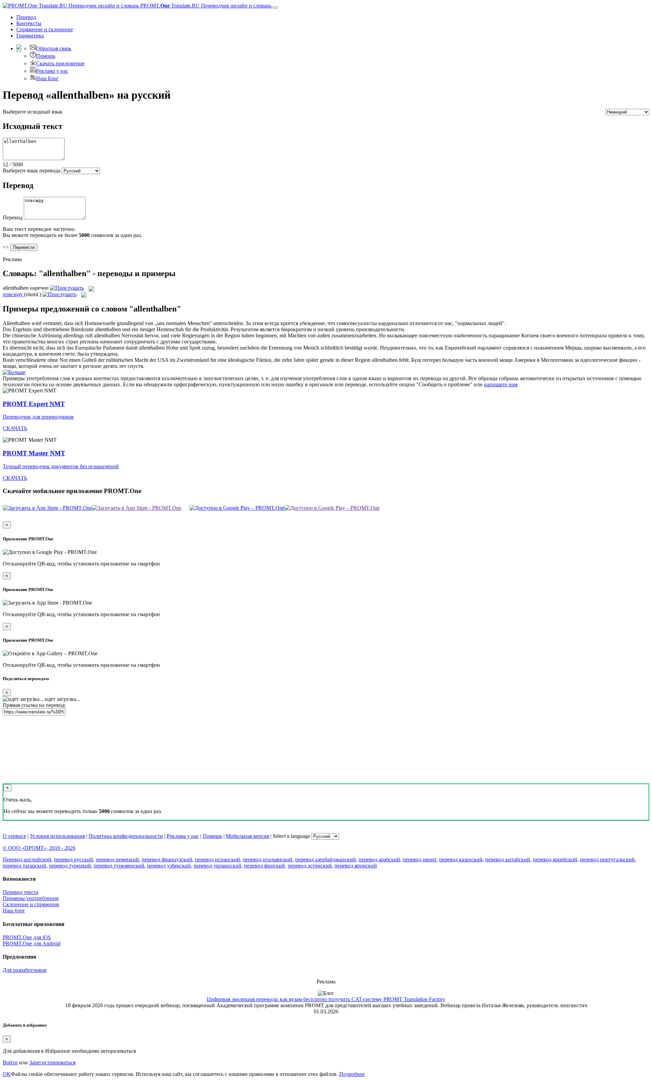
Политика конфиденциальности (126, 836)
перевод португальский (607, 859)
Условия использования (57, 836)
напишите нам (501, 384)
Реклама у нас (52, 71)
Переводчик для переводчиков (38, 417)
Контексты (28, 23)
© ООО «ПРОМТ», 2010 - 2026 (39, 848)
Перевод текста (20, 892)
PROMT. (205, 6)
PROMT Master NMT (34, 453)
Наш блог (14, 910)
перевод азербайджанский (325, 859)
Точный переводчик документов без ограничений (61, 466)
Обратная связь (53, 48)
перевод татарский (24, 865)
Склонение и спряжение (31, 904)
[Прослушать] (67, 288)
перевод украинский (217, 865)
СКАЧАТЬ (15, 428)
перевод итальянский (267, 859)
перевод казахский (461, 859)
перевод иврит (419, 859)
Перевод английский (27, 859)
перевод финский (264, 865)
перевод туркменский (119, 865)
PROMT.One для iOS (27, 937)
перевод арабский (379, 859)
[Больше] (14, 372)
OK (7, 1074)
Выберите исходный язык (32, 112)
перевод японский (355, 865)
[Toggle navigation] (275, 7)
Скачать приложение (60, 63)
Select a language (291, 836)
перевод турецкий (70, 865)
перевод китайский (507, 859)
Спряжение (44, 29)
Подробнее (352, 1074)
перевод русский (73, 859)
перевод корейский (555, 859)
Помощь (45, 56)
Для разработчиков (25, 970)
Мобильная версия (247, 836)
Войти (10, 1062)
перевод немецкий (117, 859)
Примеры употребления (30, 898)
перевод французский (167, 859)
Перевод (26, 17)
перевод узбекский (169, 865)
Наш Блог (47, 78)
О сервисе (14, 836)
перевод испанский (217, 859)
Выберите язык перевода (31, 170)
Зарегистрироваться (52, 1062)
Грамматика (30, 35)
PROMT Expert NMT (34, 403)
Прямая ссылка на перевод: (34, 705)
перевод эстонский (310, 865)
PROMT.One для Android (31, 943)
